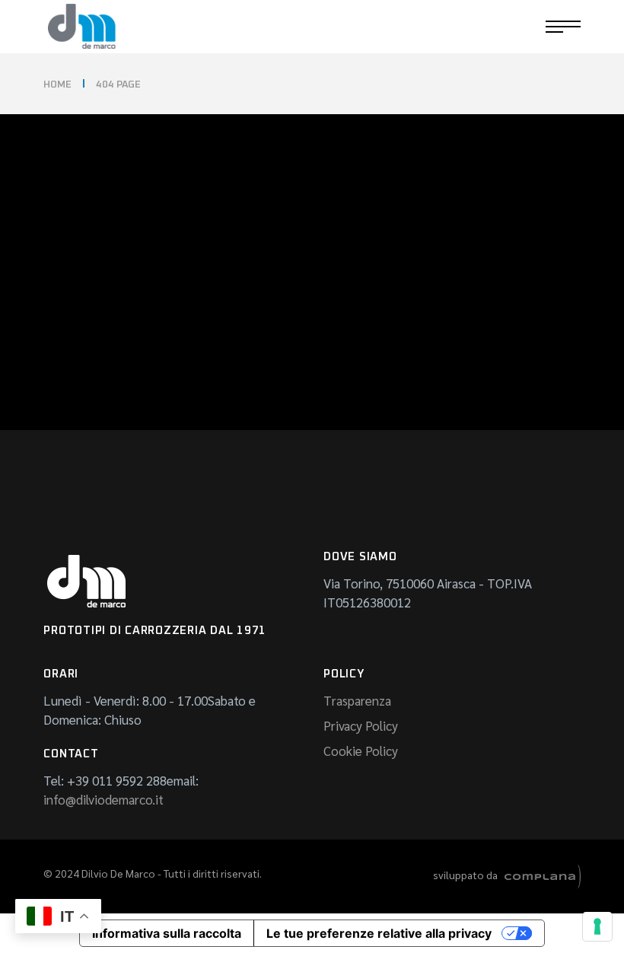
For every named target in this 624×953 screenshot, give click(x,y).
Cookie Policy (360, 750)
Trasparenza (357, 700)
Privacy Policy (360, 725)
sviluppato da (469, 874)
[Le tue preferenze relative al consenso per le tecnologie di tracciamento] (597, 926)
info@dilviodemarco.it (103, 799)
